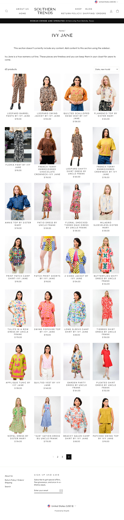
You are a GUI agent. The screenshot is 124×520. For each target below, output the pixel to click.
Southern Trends (45, 11)
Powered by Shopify (62, 511)
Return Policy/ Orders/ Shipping (14, 481)
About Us (22, 9)
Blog (88, 9)
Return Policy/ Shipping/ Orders (83, 13)
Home (22, 13)
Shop (78, 9)
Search (8, 486)
